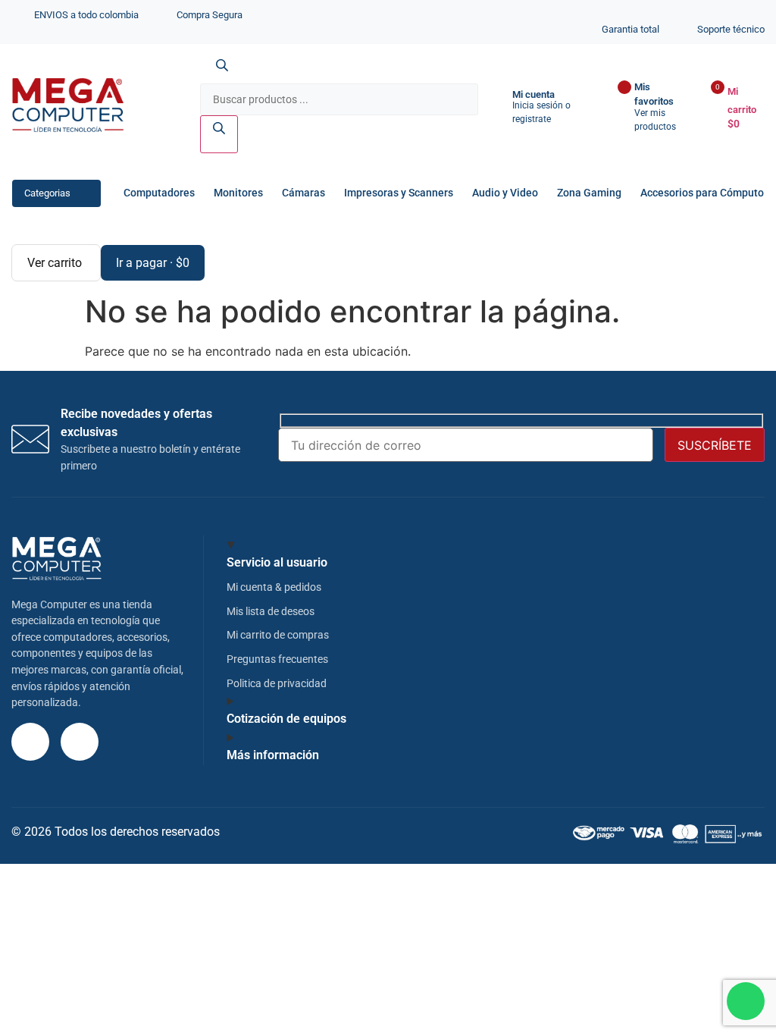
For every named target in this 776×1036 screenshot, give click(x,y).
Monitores (238, 193)
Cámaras (303, 193)
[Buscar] (219, 134)
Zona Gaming (589, 193)
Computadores (159, 193)
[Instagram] (30, 742)
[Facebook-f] (80, 742)
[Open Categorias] (84, 193)
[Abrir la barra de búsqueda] (222, 74)
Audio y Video (505, 193)
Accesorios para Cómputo (702, 193)
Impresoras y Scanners (398, 193)
